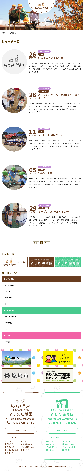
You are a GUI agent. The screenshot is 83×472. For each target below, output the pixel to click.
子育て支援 (43, 91)
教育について (27, 444)
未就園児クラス (28, 447)
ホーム (9, 441)
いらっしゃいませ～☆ (50, 57)
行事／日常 (8, 291)
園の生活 (10, 444)
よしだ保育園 (62, 412)
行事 (41, 131)
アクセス (26, 450)
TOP (3, 33)
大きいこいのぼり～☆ (50, 135)
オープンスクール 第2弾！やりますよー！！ (59, 96)
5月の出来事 (45, 173)
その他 (7, 304)
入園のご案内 (11, 447)
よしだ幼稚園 (44, 51)
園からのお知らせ (10, 285)
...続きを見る (35, 72)
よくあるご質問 (12, 450)
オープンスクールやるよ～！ (54, 211)
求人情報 (7, 342)
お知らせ (26, 441)
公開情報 (10, 453)
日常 (41, 54)
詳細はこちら (21, 430)
